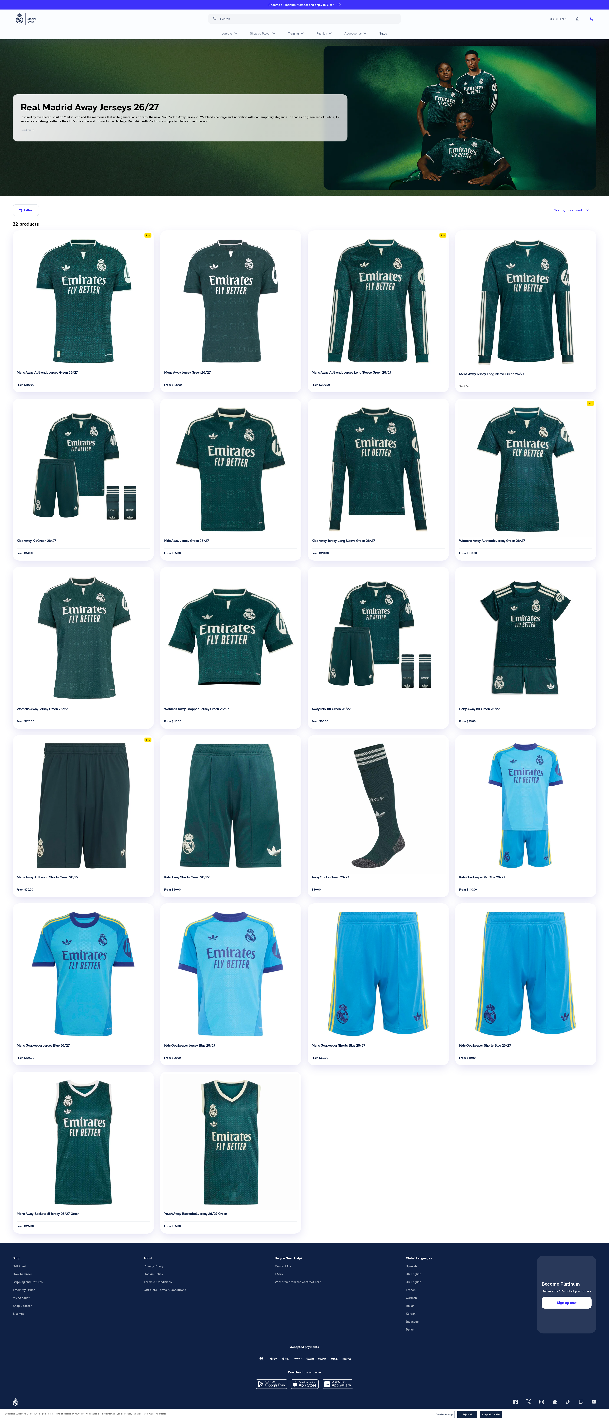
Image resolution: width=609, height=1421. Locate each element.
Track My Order (24, 1290)
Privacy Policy (153, 1266)
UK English (413, 1274)
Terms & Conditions (158, 1282)
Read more (27, 130)
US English (413, 1282)
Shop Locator (22, 1306)
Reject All (467, 1414)
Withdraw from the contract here (298, 1282)
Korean (411, 1314)
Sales (383, 33)
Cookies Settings (444, 1414)
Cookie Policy (153, 1274)
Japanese (412, 1321)
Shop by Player (260, 33)
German (411, 1298)
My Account (21, 1298)
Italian (410, 1306)
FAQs (279, 1274)
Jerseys (227, 33)
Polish (410, 1329)
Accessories (353, 33)
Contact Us (283, 1266)
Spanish (411, 1266)
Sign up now (566, 1302)
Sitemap (18, 1314)
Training (293, 33)
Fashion (321, 33)
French (411, 1290)
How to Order (22, 1274)
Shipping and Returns (28, 1282)
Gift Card (19, 1266)
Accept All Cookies (491, 1414)
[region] (304, 1415)
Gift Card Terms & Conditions (165, 1290)
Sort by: (568, 210)
